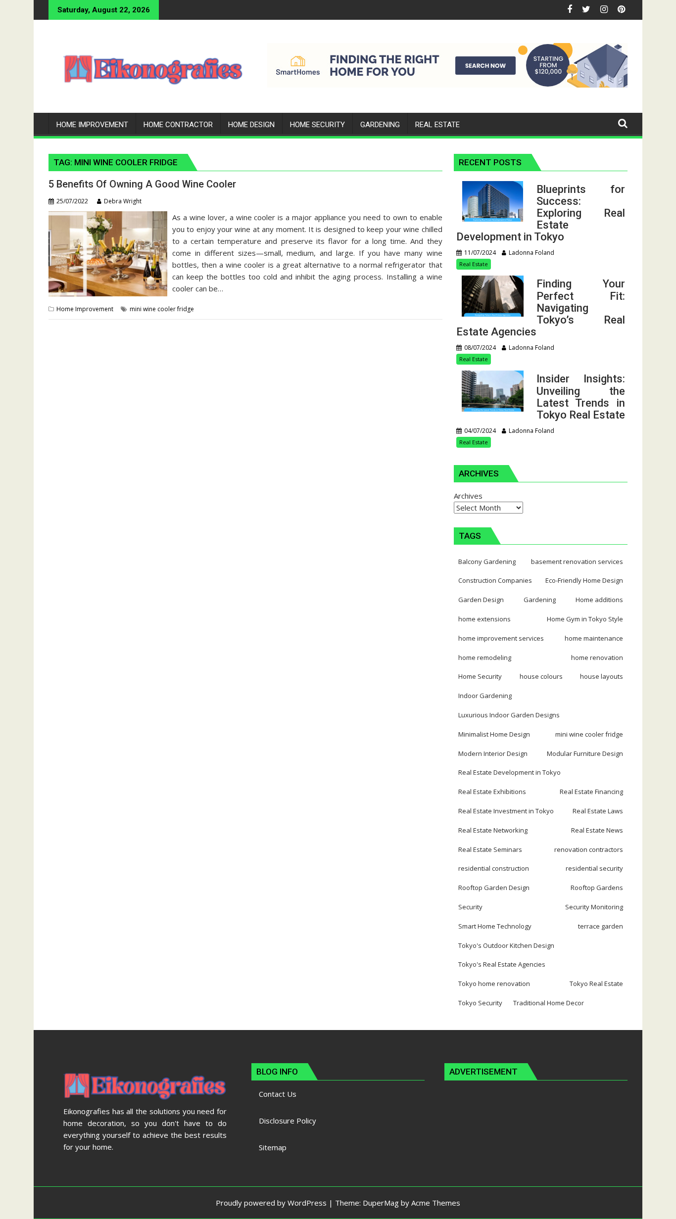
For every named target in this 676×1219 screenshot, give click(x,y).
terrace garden (600, 926)
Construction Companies (495, 580)
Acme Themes (435, 1203)
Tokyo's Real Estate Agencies (501, 964)
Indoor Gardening (485, 695)
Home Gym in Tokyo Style (585, 618)
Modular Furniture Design (585, 753)
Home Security (480, 676)
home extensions (484, 618)
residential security (594, 868)
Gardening (540, 599)
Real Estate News (597, 830)
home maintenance (594, 638)
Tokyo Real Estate (596, 983)
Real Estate (473, 264)
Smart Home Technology (494, 926)
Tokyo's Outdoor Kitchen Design (506, 945)
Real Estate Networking (493, 830)
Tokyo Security (480, 1002)
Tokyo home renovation (494, 983)
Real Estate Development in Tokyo (509, 772)
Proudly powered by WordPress (271, 1203)
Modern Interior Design (493, 753)
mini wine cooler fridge (162, 309)
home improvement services (501, 638)
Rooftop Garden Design (494, 887)
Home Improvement (84, 309)
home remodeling (484, 657)
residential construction (493, 868)
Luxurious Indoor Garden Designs (509, 714)
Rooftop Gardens (597, 887)
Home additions (599, 599)
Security (470, 906)
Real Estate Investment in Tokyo (506, 810)
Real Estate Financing (591, 791)
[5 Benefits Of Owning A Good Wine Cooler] (107, 217)
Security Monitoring (594, 906)
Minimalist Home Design (494, 734)
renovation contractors (588, 849)
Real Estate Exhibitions (492, 791)
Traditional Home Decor (548, 1002)
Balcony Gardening (487, 561)
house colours (541, 676)
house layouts (601, 676)
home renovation (597, 657)
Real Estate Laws (598, 810)
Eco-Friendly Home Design (584, 580)
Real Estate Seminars (490, 849)
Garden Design (481, 599)
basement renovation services (577, 561)
